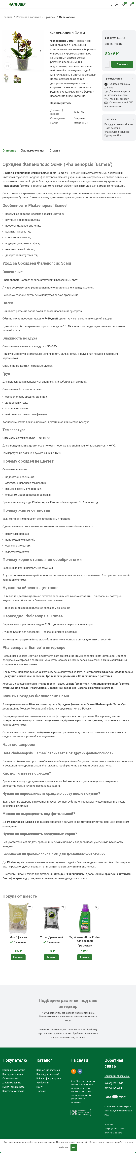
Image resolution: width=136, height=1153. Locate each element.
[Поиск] (110, 4)
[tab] (9, 150)
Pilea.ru (118, 43)
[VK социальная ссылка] (79, 1071)
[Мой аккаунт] (117, 4)
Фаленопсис (67, 17)
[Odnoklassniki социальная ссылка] (73, 1071)
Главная (7, 17)
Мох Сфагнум (18, 937)
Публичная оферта (113, 1133)
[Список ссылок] (17, 1070)
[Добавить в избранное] (29, 907)
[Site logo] (17, 3)
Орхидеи (50, 17)
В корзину (122, 64)
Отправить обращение (117, 1076)
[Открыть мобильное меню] (4, 4)
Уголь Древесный (51, 937)
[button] (18, 957)
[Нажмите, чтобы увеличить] (7, 66)
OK (73, 1147)
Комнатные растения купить (117, 1106)
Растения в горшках (28, 17)
